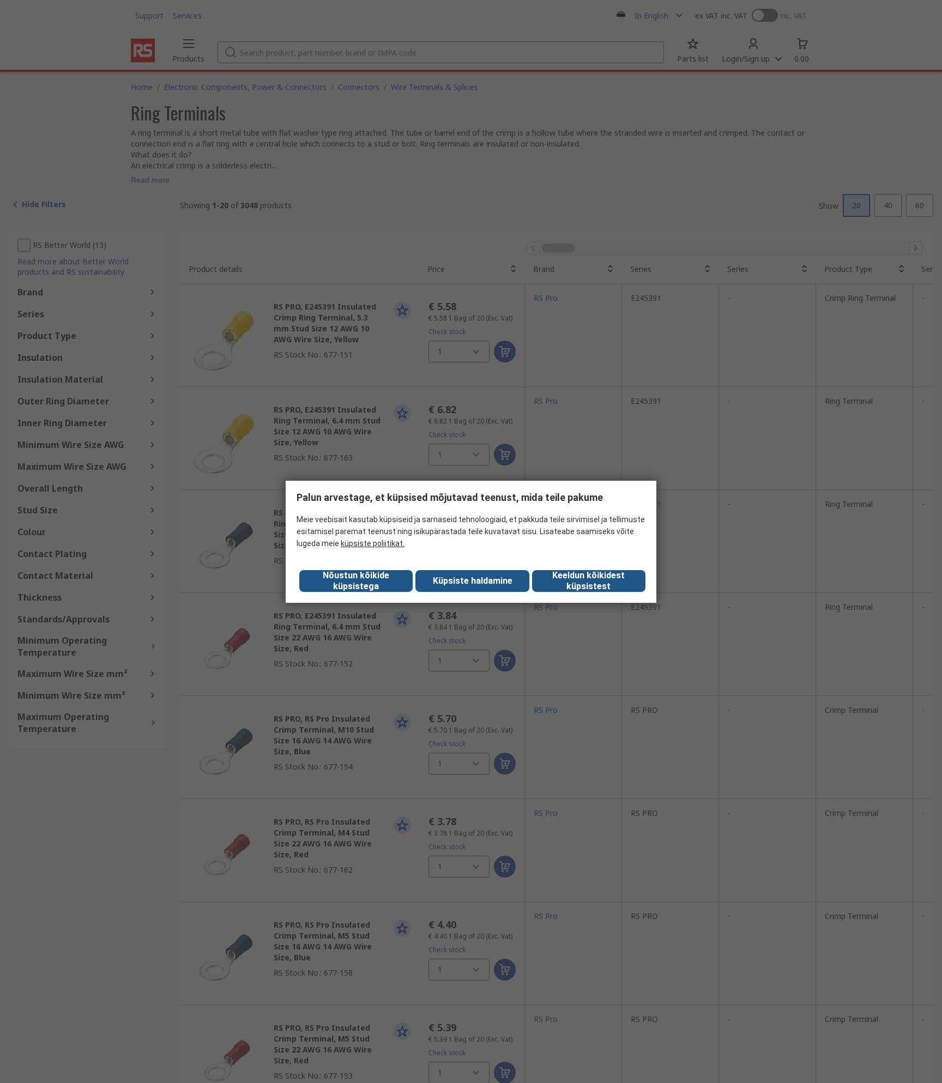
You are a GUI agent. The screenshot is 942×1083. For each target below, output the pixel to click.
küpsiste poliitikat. (372, 543)
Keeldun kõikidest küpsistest (588, 580)
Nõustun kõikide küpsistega (356, 580)
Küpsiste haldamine (472, 581)
